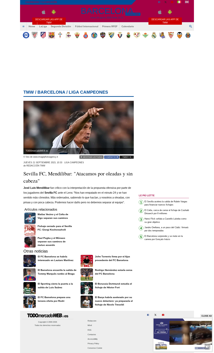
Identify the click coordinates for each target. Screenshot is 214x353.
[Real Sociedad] (162, 35)
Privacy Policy (93, 344)
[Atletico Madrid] (43, 35)
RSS (89, 330)
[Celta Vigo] (60, 35)
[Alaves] (26, 35)
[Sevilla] (171, 35)
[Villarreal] (188, 35)
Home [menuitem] (32, 26)
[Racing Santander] (128, 35)
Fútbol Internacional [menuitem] (86, 26)
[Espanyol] (85, 35)
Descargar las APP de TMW (49, 21)
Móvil (90, 325)
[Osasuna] (119, 35)
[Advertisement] (107, 65)
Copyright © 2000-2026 (47, 322)
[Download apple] (43, 13)
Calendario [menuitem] (128, 26)
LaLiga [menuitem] (43, 26)
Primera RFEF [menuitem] (110, 26)
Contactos (92, 334)
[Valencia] (179, 35)
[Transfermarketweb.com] (187, 2)
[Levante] (102, 35)
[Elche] (77, 35)
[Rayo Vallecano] (136, 35)
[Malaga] (111, 35)
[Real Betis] (145, 35)
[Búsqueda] (190, 26)
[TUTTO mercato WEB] (179, 2)
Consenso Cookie (95, 348)
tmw (28, 92)
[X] (165, 2)
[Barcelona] (51, 35)
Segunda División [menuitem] (61, 26)
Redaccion (92, 321)
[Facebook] (159, 2)
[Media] (172, 2)
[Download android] (53, 13)
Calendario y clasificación (41, 2)
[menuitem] (23, 26)
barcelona (51, 92)
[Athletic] (34, 35)
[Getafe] (94, 35)
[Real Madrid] (153, 35)
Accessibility (93, 339)
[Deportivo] (68, 35)
